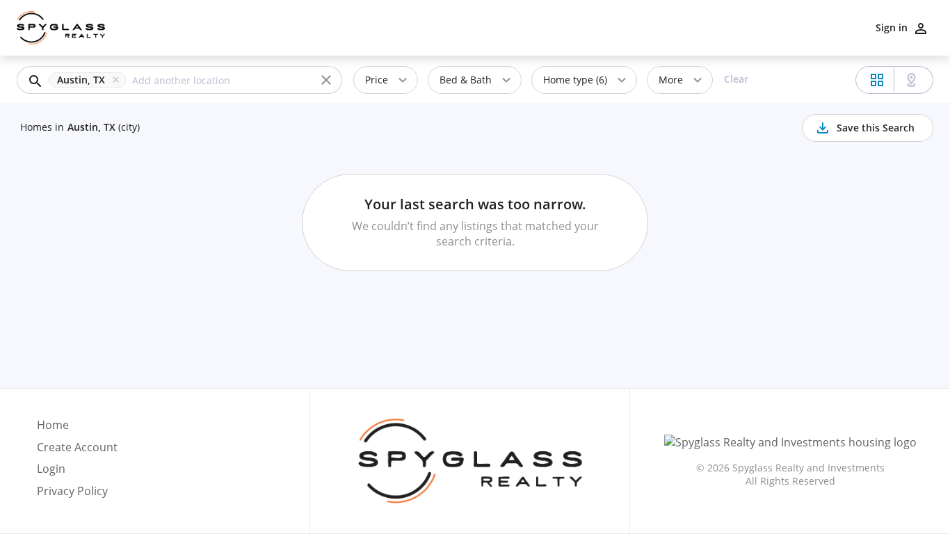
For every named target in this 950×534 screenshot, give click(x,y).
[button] (90, 80)
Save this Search (876, 127)
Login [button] (51, 469)
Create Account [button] (77, 447)
